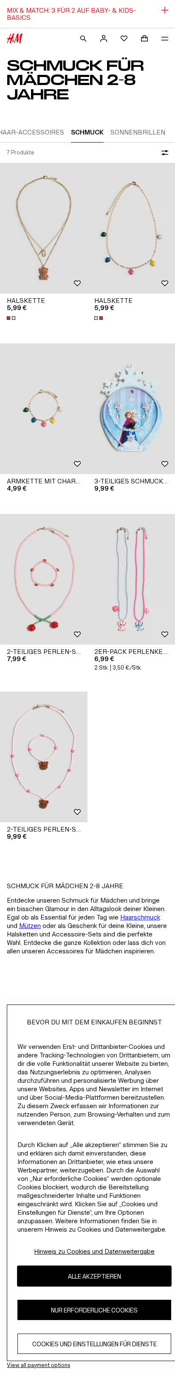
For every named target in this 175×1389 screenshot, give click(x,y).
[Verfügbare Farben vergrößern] (12, 318)
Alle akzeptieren (94, 1276)
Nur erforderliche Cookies (94, 1310)
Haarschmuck (140, 917)
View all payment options (38, 1365)
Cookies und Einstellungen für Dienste (94, 1344)
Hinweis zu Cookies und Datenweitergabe (94, 1251)
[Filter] (163, 153)
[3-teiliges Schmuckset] (131, 408)
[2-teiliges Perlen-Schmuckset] (44, 579)
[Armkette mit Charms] (44, 408)
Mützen (30, 925)
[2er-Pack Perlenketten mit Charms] (131, 579)
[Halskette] (44, 228)
